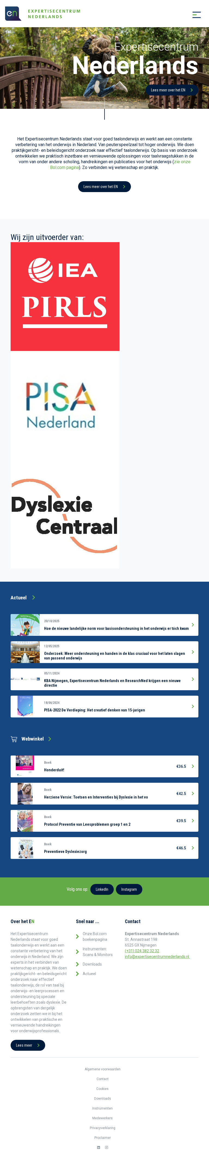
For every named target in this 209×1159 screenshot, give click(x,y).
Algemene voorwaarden (103, 1069)
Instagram (129, 889)
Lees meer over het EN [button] (168, 90)
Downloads (92, 964)
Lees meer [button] (24, 1045)
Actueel (89, 974)
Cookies (102, 1089)
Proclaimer (102, 1138)
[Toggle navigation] (197, 15)
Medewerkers (102, 1118)
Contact (103, 1079)
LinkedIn (102, 889)
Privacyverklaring (102, 1128)
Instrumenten (102, 1108)
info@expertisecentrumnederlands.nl (157, 956)
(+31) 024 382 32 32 (142, 951)
